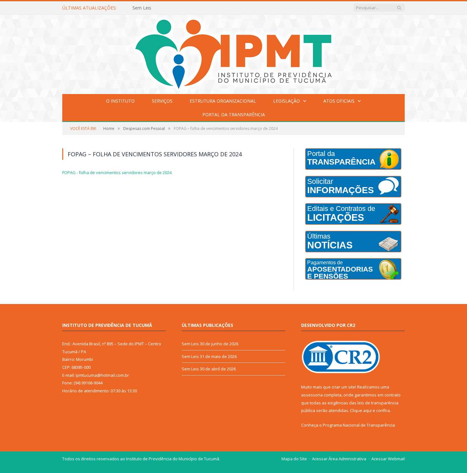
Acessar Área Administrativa (339, 459)
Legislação (286, 101)
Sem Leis (141, 8)
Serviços (162, 101)
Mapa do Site (294, 459)
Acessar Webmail (388, 459)
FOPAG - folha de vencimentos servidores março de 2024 (117, 172)
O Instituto (120, 101)
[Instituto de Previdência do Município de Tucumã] (233, 53)
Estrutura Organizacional (223, 101)
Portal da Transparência (233, 114)
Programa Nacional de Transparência (359, 425)
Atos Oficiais (339, 101)
